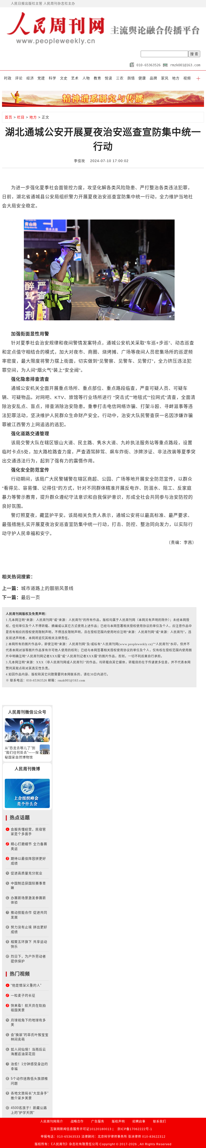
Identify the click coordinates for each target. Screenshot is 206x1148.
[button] (198, 78)
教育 (97, 78)
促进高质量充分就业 (26, 873)
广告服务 (97, 1121)
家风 (165, 78)
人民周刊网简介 (51, 1121)
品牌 (153, 78)
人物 (86, 78)
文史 (64, 78)
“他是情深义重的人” (26, 985)
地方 (176, 78)
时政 (8, 78)
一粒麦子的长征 (23, 995)
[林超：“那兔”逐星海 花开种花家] (27, 730)
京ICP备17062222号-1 (134, 1129)
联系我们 (159, 1121)
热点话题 (20, 817)
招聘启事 (138, 1121)
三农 (120, 78)
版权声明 (118, 1121)
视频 (187, 78)
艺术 (75, 78)
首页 (8, 117)
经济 (30, 78)
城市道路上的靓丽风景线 (47, 588)
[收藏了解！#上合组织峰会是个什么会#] (27, 793)
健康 (142, 78)
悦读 (108, 78)
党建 (41, 78)
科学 (52, 78)
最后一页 (30, 597)
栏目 (21, 117)
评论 (19, 78)
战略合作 (77, 1121)
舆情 (131, 78)
